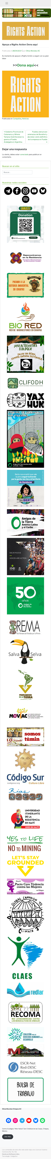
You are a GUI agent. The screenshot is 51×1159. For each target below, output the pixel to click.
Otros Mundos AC (33, 51)
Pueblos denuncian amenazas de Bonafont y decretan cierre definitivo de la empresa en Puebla (37, 135)
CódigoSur (13, 1156)
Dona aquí (25, 65)
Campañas (17, 119)
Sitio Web (7, 1137)
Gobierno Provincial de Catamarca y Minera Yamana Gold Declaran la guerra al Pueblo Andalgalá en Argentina (14, 137)
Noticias (25, 119)
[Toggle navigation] (7, 3)
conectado (24, 154)
